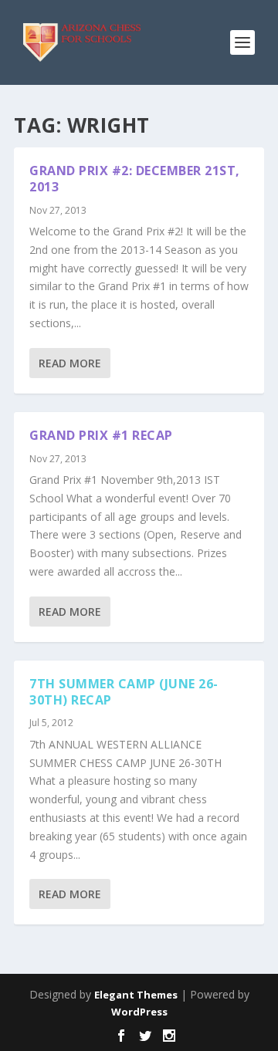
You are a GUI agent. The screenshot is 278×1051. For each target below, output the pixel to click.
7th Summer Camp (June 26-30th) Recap (124, 691)
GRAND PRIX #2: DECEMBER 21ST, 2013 (134, 178)
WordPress (139, 1012)
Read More (70, 363)
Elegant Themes (136, 995)
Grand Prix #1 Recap (101, 435)
